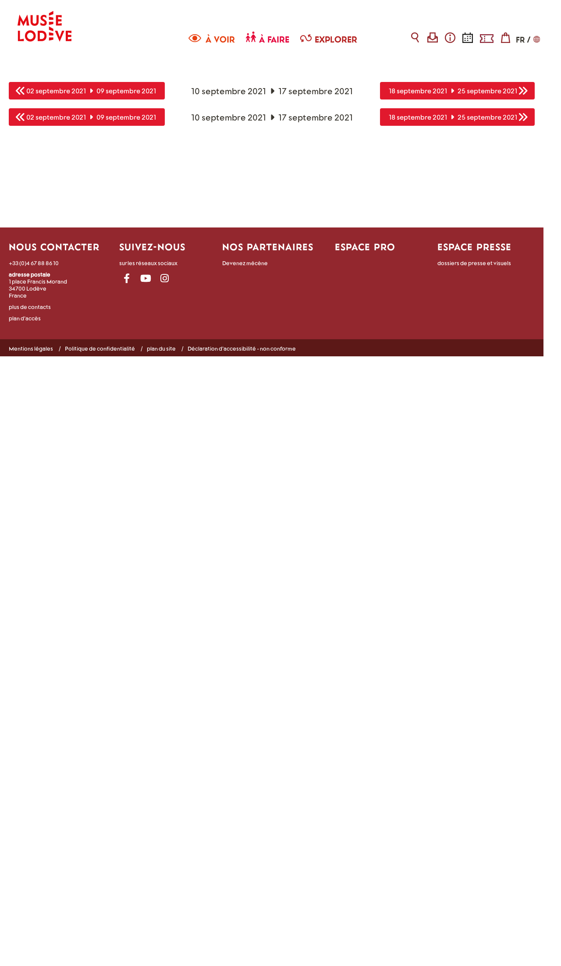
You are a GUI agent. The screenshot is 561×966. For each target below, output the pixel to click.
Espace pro (365, 246)
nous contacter (54, 246)
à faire (274, 39)
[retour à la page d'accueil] (44, 21)
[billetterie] (487, 37)
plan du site (161, 348)
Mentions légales (31, 348)
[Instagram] (164, 278)
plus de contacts (30, 306)
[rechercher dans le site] (415, 37)
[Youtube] (145, 278)
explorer (336, 39)
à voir (220, 39)
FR (520, 39)
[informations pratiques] (450, 37)
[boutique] (505, 37)
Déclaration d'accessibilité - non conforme (242, 348)
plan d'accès (25, 318)
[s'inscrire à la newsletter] (432, 37)
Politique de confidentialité (100, 348)
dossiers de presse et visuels (474, 262)
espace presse (474, 246)
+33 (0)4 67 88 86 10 (34, 262)
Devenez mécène (245, 262)
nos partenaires (267, 246)
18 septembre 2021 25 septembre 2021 (453, 90)
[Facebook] (127, 278)
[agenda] (467, 37)
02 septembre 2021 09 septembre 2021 (91, 90)
